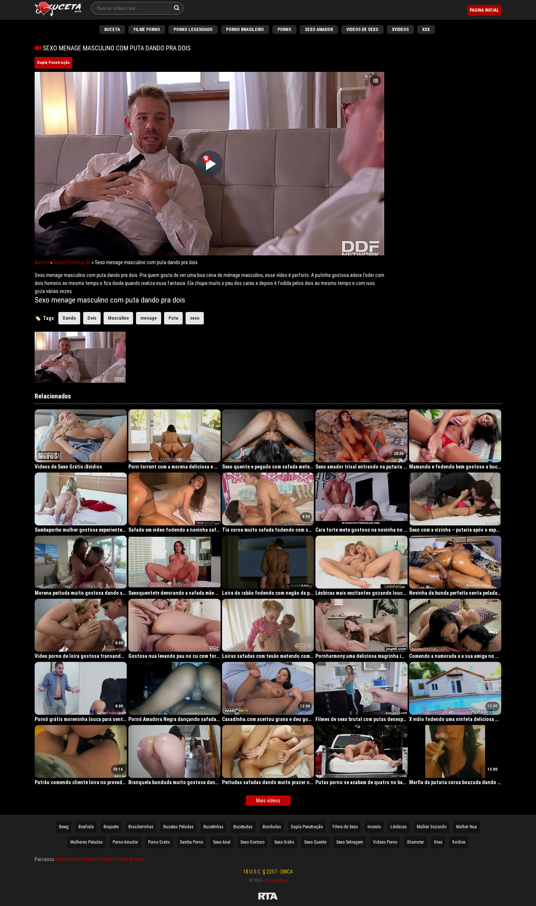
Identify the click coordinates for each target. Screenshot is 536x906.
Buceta (112, 29)
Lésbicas (399, 826)
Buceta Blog (276, 880)
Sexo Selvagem (349, 842)
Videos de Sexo (362, 29)
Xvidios (459, 842)
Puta (173, 318)
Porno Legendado (193, 29)
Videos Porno (385, 842)
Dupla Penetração (53, 62)
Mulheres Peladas (86, 842)
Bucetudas (243, 826)
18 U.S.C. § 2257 (260, 872)
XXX (426, 29)
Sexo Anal (221, 842)
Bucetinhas (213, 826)
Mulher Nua (466, 826)
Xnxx (438, 842)
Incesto (374, 826)
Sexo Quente (315, 842)
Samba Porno (191, 842)
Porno (284, 29)
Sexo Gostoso (252, 842)
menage (148, 318)
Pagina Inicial (484, 10)
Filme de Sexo (345, 826)
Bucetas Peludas (178, 826)
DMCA (286, 872)
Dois (92, 318)
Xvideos (400, 29)
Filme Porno (146, 29)
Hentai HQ (67, 859)
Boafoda (86, 826)
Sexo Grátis (284, 842)
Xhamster (415, 842)
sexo (194, 318)
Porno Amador (125, 842)
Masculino (118, 318)
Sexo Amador (319, 29)
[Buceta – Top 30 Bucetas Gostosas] (58, 10)
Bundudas (272, 826)
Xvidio (107, 859)
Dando (69, 318)
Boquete (111, 826)
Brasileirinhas (141, 826)
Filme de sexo (131, 859)
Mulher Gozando (431, 826)
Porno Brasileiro (245, 29)
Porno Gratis (159, 842)
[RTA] (268, 897)
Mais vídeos (268, 800)
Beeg (64, 826)
